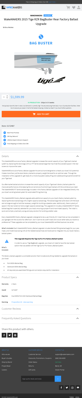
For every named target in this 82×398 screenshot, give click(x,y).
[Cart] (68, 7)
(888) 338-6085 (60, 358)
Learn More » (52, 2)
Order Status (33, 362)
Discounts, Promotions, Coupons (40, 358)
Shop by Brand (7, 362)
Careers (4, 370)
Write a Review (8, 27)
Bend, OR (58, 366)
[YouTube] (78, 387)
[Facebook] (4, 335)
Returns (31, 366)
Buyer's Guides (7, 358)
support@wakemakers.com (64, 354)
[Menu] (4, 7)
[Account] (78, 7)
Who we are (6, 354)
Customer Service (35, 354)
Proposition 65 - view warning (22, 302)
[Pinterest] (15, 335)
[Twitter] (9, 335)
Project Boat (6, 366)
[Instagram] (72, 387)
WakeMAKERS (36, 15)
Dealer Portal (59, 370)
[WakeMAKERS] (14, 7)
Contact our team (49, 108)
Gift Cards (32, 370)
